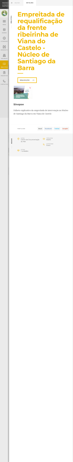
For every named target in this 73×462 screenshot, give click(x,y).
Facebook (48, 128)
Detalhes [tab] (29, 3)
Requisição (25, 80)
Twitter (57, 128)
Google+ (65, 128)
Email (40, 128)
